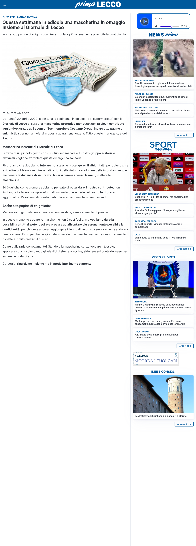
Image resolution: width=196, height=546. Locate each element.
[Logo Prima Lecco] (98, 4)
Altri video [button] (185, 345)
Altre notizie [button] (184, 135)
